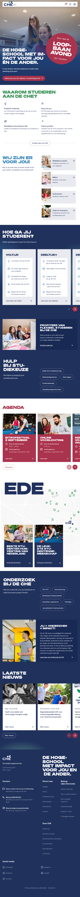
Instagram (47, 867)
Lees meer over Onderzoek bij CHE (52, 657)
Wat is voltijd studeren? (69, 794)
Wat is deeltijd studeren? (65, 800)
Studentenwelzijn (66, 806)
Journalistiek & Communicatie (52, 608)
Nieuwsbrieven (47, 849)
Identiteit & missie (48, 834)
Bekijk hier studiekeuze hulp (52, 371)
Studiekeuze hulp (48, 797)
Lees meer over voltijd (13, 301)
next (75, 309)
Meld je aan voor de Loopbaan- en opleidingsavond (22, 78)
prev (69, 309)
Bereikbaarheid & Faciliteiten (52, 839)
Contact (45, 811)
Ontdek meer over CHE (40, 143)
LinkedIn (46, 873)
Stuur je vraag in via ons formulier (17, 808)
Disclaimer (51, 888)
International (46, 806)
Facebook (9, 873)
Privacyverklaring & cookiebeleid (36, 888)
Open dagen (67, 377)
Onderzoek (46, 854)
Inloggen (45, 787)
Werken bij (45, 829)
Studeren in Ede (66, 811)
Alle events (9, 467)
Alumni (44, 792)
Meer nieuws (9, 735)
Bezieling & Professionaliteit (52, 596)
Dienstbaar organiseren (50, 602)
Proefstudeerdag (48, 383)
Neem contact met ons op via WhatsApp (20, 789)
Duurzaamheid (47, 844)
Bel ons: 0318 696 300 (13, 797)
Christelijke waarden (67, 816)
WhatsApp (9, 867)
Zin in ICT (45, 589)
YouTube (8, 879)
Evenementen (47, 801)
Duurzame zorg (60, 589)
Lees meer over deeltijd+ (49, 301)
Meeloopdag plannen (49, 377)
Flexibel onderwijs (46, 345)
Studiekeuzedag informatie (51, 389)
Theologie (68, 602)
